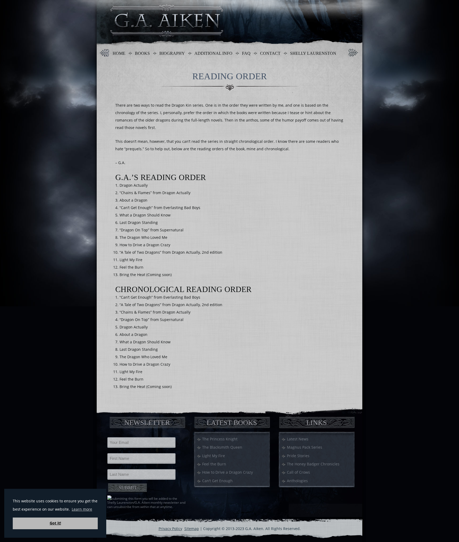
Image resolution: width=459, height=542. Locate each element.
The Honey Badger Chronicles (313, 463)
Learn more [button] (82, 509)
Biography (172, 53)
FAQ (246, 53)
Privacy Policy (170, 528)
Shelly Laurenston (313, 53)
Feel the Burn (214, 463)
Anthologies (297, 480)
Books (142, 53)
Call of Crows (298, 472)
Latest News (297, 438)
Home (119, 53)
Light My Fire (213, 455)
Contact (270, 53)
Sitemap (191, 528)
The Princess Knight (219, 438)
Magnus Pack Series (304, 447)
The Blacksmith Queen (222, 447)
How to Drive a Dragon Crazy (227, 472)
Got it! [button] (55, 523)
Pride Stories (298, 455)
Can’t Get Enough (217, 480)
